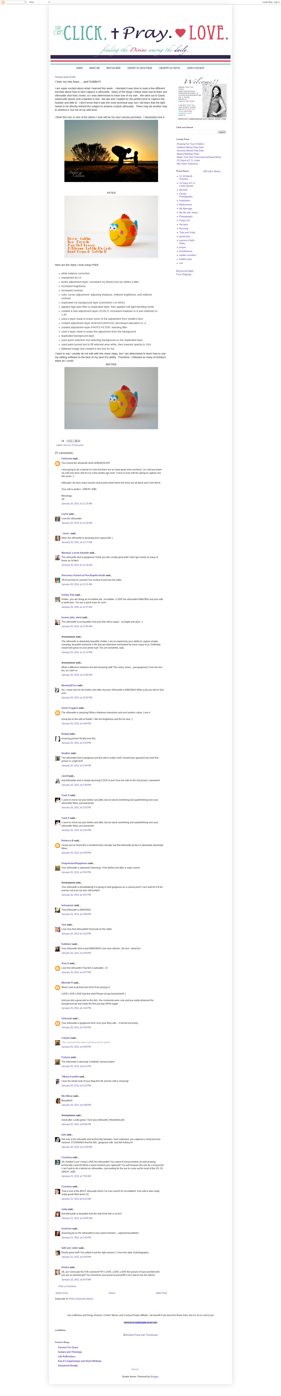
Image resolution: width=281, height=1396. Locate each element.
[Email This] (67, 440)
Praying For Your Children (190, 144)
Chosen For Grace (68, 1347)
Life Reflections (66, 1356)
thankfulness (185, 251)
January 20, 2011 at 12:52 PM (76, 697)
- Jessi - (65, 533)
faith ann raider (69, 1248)
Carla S (65, 795)
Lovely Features (195, 68)
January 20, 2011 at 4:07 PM (76, 972)
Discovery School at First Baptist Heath (83, 575)
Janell (64, 776)
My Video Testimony (187, 164)
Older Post (161, 1293)
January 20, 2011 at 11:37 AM (76, 607)
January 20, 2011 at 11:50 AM (76, 626)
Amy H (65, 963)
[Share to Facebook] (76, 440)
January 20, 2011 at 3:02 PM (76, 872)
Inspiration (184, 200)
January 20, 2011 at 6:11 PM (76, 1066)
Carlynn (65, 1038)
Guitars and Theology (70, 1352)
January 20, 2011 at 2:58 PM (76, 852)
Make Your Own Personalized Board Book (199, 157)
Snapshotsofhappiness (74, 863)
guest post (184, 236)
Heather (65, 753)
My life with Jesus (188, 212)
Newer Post (62, 1293)
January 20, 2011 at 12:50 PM (76, 675)
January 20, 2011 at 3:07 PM (76, 895)
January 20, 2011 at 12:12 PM (76, 652)
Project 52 (184, 220)
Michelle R (67, 982)
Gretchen (66, 1228)
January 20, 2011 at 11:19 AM (76, 565)
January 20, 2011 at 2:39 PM (76, 785)
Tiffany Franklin (70, 1076)
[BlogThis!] (70, 440)
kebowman (67, 905)
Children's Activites (169, 68)
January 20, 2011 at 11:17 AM (76, 542)
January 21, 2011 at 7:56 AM (76, 1176)
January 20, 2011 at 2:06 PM (76, 723)
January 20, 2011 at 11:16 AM (76, 523)
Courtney (66, 1157)
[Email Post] (62, 441)
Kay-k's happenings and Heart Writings (79, 1361)
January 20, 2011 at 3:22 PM (76, 933)
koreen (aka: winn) (71, 617)
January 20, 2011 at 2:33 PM (76, 743)
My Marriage (185, 208)
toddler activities (187, 255)
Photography (113, 68)
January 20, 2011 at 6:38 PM (76, 1105)
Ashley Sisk (68, 595)
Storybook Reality (68, 1365)
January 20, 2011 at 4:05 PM (76, 953)
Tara (63, 924)
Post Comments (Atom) (81, 1299)
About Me (94, 68)
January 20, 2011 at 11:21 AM (76, 584)
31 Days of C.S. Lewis (188, 160)
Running (183, 228)
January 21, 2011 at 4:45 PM (76, 1257)
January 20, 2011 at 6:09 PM (76, 1046)
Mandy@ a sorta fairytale (75, 553)
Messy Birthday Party (188, 154)
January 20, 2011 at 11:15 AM (76, 503)
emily (64, 1209)
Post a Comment (67, 1286)
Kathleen (66, 944)
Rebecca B (67, 840)
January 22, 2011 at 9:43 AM (76, 1279)
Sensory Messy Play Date (190, 150)
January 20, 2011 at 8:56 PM (76, 1124)
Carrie (64, 514)
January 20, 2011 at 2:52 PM (76, 807)
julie (63, 1134)
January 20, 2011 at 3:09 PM (76, 914)
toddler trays (185, 259)
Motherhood (185, 204)
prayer (182, 247)
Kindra (65, 1267)
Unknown (66, 458)
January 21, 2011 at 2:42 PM (76, 1237)
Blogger (154, 1376)
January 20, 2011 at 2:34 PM (76, 765)
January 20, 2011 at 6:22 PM (76, 1085)
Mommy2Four (69, 685)
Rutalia (65, 734)
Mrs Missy (67, 1096)
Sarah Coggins (69, 708)
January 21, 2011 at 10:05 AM (76, 1218)
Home (80, 68)
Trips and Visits (187, 232)
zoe (181, 263)
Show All (134, 1369)
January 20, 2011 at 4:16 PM (76, 1008)
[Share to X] (73, 440)
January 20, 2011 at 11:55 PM (76, 1147)
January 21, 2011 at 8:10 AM (76, 1199)
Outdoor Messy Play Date (190, 147)
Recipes (183, 224)
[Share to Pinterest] (79, 440)
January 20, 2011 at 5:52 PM (76, 1027)
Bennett (67, 445)
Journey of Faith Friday (139, 68)
